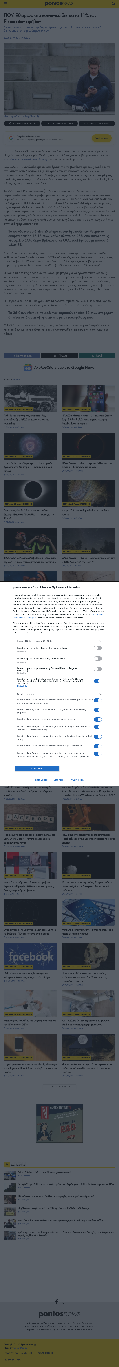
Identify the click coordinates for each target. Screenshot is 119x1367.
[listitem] (59, 641)
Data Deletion (42, 780)
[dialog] (59, 683)
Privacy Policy (77, 780)
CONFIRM (37, 768)
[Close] (113, 588)
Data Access (59, 780)
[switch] (98, 648)
